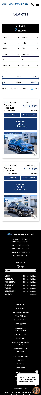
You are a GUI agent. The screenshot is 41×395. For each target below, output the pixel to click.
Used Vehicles (20, 316)
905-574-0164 (22, 256)
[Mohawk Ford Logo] (15, 4)
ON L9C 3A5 (24, 241)
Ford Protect (20, 338)
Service (20, 360)
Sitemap (6, 392)
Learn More (12, 115)
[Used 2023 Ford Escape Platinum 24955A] (20, 143)
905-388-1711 (23, 245)
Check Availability (29, 115)
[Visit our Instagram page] (22, 266)
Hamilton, (16, 241)
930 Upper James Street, (20, 239)
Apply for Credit (21, 334)
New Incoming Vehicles (20, 312)
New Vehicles (20, 308)
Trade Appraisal (21, 324)
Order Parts (20, 368)
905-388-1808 (23, 249)
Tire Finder (20, 364)
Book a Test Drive (20, 320)
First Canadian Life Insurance (21, 350)
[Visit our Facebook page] (18, 266)
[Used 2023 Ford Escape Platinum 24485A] (20, 206)
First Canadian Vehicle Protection (20, 344)
